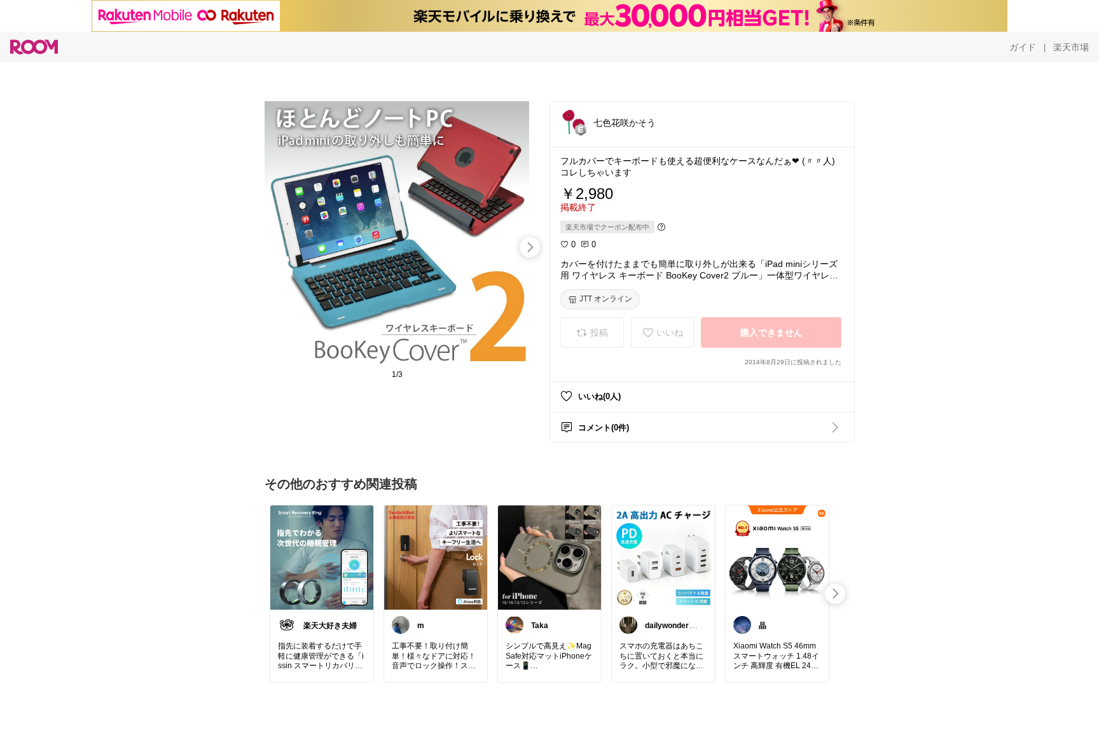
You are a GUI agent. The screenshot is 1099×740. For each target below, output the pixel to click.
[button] (573, 122)
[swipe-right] (530, 247)
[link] (321, 556)
